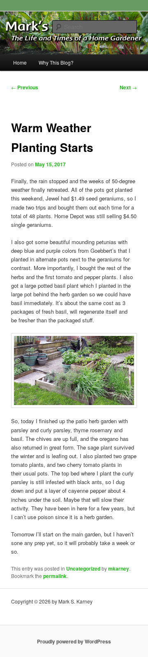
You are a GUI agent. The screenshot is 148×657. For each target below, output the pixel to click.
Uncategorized (83, 568)
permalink (55, 576)
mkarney (118, 568)
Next (128, 87)
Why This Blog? (56, 62)
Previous (24, 87)
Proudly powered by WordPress (74, 641)
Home (20, 62)
